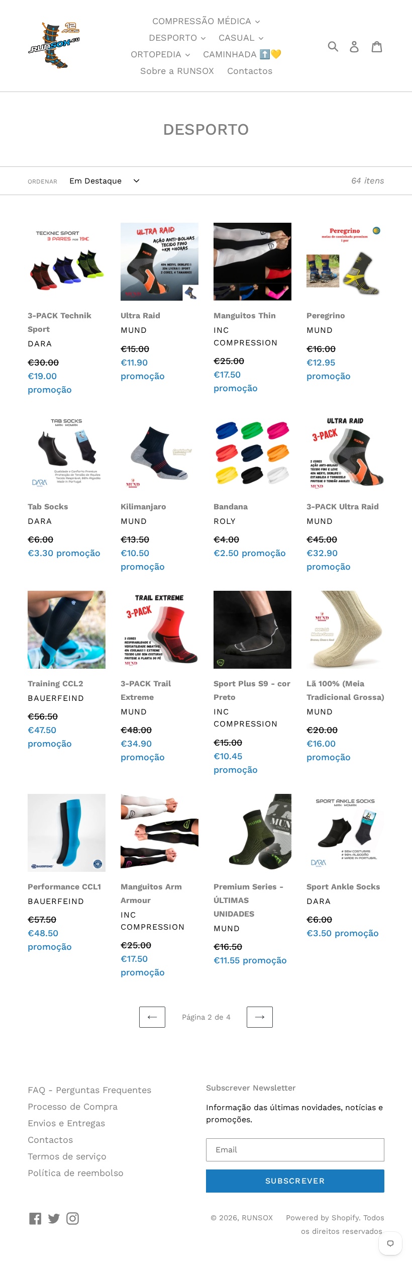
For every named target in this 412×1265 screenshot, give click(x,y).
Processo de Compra (73, 1106)
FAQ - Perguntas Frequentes (89, 1090)
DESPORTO (174, 37)
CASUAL (238, 37)
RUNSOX (257, 1217)
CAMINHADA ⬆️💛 (242, 54)
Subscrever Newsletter (251, 1088)
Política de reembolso (76, 1172)
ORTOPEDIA (157, 54)
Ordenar (42, 181)
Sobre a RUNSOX (177, 70)
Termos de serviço (67, 1156)
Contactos (249, 70)
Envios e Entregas (66, 1123)
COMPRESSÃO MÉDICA (203, 21)
